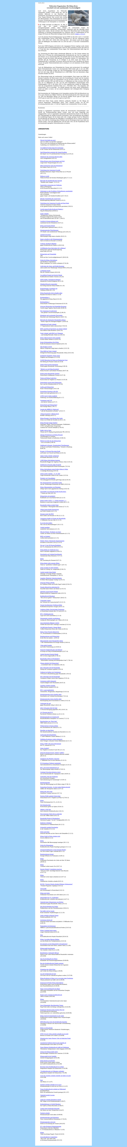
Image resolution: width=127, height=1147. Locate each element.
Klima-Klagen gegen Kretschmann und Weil (52, 161)
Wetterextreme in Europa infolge (49, 726)
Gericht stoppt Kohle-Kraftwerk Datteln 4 (51, 209)
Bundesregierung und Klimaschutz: (50, 636)
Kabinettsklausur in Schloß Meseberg (50, 1104)
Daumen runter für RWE (47, 514)
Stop (41, 935)
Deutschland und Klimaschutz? (48, 405)
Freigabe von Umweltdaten (47, 478)
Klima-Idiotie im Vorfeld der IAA (49, 550)
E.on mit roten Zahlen (46, 523)
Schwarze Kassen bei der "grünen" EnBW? (52, 752)
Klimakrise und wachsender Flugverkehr (51, 315)
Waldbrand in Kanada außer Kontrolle (50, 465)
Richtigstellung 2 (45, 297)
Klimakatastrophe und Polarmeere (49, 1117)
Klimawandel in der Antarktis (48, 1056)
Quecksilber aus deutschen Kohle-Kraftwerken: (53, 491)
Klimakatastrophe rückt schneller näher (51, 694)
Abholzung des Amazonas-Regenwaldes (51, 156)
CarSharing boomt (45, 270)
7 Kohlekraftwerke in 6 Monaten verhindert (52, 1071)
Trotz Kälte (43, 888)
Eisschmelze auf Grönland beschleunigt (51, 554)
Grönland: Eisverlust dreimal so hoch (50, 772)
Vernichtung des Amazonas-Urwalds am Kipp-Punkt (54, 203)
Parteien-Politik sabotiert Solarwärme (50, 796)
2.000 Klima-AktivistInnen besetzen (50, 460)
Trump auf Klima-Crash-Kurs (48, 378)
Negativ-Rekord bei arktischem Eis (49, 587)
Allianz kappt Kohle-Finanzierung (49, 509)
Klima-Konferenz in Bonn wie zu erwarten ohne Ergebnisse (56, 978)
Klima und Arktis (45, 893)
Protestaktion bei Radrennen (48, 926)
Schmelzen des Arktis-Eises (47, 969)
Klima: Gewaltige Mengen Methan (49, 939)
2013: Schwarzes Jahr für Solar (48, 708)
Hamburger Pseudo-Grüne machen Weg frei (52, 1010)
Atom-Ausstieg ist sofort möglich (49, 567)
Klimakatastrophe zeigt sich (47, 1122)
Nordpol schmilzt (45, 1113)
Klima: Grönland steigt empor (48, 930)
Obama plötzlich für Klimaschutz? (49, 663)
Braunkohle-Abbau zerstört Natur (49, 505)
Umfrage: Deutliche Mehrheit (48, 243)
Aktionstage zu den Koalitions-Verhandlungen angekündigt (56, 191)
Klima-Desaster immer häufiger (48, 423)
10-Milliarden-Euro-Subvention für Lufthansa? (53, 248)
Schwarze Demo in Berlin (47, 582)
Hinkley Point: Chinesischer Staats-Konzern (52, 541)
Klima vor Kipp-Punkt (46, 1028)
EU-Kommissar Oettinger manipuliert (50, 763)
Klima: (42, 999)
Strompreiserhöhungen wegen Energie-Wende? (53, 849)
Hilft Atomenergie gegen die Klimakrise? (51, 165)
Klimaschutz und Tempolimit (48, 254)
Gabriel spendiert (45, 527)
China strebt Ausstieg (46, 645)
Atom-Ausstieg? (44, 748)
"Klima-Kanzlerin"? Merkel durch (49, 414)
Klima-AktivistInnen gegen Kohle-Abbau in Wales (54, 469)
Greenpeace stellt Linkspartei (48, 681)
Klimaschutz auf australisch (47, 496)
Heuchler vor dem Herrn (47, 730)
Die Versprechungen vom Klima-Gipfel (51, 482)
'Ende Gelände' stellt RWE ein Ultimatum (51, 333)
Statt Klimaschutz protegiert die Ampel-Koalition (53, 152)
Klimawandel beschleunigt (47, 948)
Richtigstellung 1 (45, 302)
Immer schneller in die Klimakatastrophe (51, 239)
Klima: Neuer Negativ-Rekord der (49, 632)
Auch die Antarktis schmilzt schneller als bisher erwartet (55, 1075)
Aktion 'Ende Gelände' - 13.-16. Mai (50, 473)
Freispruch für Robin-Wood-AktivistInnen (51, 983)
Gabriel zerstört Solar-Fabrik (48, 572)
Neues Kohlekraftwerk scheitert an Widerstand (53, 1089)
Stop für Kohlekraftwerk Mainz (48, 959)
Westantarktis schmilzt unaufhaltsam (50, 618)
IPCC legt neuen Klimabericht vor (49, 767)
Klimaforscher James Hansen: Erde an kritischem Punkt (55, 1038)
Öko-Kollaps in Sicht (46, 346)
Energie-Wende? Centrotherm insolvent (51, 869)
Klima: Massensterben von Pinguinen (50, 487)
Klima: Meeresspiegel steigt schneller (50, 338)
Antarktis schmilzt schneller (47, 685)
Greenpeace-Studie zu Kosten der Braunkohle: (53, 518)
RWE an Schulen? (45, 536)
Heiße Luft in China (45, 430)
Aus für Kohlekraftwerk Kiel (48, 974)
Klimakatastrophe (45, 782)
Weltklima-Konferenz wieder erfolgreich (51, 739)
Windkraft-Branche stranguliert (48, 284)
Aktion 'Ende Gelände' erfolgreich (49, 456)
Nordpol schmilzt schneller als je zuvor (50, 1084)
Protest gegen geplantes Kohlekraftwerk (51, 995)
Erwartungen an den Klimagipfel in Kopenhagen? (53, 944)
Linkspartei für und (45, 703)
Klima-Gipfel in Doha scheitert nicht (50, 836)
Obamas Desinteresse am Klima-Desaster (51, 435)
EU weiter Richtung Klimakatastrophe (50, 1126)
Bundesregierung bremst (47, 854)
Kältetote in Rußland (46, 823)
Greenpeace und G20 (46, 400)
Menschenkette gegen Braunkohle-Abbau (51, 641)
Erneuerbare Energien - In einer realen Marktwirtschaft (55, 787)
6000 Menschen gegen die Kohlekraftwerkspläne (53, 1022)
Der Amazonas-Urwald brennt (48, 311)
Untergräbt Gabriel (45, 600)
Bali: (41, 1080)
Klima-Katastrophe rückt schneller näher (51, 293)
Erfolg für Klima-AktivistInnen (48, 260)
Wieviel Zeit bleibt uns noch (48, 140)
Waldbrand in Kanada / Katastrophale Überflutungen (54, 445)
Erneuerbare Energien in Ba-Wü (49, 391)
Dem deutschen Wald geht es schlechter (51, 814)
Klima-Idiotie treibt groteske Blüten (50, 563)
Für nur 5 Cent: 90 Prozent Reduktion (50, 545)
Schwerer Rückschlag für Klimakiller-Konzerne (53, 306)
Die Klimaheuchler (45, 805)
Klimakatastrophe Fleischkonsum (49, 230)
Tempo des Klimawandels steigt (49, 1052)
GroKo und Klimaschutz (47, 387)
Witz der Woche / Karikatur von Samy (50, 532)
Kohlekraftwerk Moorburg (47, 596)
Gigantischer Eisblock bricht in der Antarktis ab (53, 1043)
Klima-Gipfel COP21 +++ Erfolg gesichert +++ (53, 500)
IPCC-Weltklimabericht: (46, 614)
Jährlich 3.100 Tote (45, 809)
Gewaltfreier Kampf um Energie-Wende (51, 275)
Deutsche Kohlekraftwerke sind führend (51, 650)
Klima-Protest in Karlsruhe (47, 1060)
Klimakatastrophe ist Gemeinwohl (49, 717)
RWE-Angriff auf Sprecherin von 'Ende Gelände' (53, 329)
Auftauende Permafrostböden (48, 735)
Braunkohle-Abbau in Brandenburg (50, 658)
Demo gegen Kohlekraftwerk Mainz (50, 989)
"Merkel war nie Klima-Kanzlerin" (49, 369)
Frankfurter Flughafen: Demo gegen (50, 355)
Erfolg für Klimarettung (46, 845)
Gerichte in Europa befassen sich (49, 221)
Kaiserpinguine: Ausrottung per (48, 288)
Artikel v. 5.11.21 (79, 34)
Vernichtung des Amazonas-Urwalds (50, 170)
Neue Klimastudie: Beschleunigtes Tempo (51, 1005)
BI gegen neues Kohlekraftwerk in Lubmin (52, 1066)
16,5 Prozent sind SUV (46, 712)
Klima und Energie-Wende (47, 225)
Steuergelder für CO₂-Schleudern (49, 897)
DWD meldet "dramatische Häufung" (50, 279)
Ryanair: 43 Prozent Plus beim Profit (50, 451)
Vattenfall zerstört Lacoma (47, 1095)
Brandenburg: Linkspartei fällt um (49, 953)
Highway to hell (44, 176)
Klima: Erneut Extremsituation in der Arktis (52, 1016)
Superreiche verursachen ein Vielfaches (51, 185)
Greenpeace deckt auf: (46, 920)
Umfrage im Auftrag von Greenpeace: (50, 672)
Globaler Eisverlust (45, 234)
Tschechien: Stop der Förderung (49, 776)
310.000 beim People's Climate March (50, 627)
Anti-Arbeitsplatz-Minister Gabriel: (49, 623)
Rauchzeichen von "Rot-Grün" (48, 721)
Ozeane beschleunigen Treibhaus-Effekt (51, 605)
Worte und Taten (44, 832)
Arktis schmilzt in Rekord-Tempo (49, 915)
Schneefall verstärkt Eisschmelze (49, 827)
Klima (42, 558)
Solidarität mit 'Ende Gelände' (48, 324)
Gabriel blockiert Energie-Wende (49, 654)
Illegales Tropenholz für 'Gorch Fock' (50, 198)
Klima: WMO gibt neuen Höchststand (50, 743)
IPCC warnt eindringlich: (47, 690)
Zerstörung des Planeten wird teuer (49, 758)
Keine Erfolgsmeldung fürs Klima (49, 342)
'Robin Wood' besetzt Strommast (49, 364)
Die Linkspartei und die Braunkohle (50, 667)
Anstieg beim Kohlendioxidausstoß (49, 1108)
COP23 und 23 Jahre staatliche (48, 396)
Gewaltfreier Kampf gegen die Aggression (51, 148)
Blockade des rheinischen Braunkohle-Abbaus (53, 320)
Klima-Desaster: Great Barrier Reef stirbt (51, 418)
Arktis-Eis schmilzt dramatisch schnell (50, 1099)
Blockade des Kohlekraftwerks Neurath (51, 180)
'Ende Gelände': (44, 213)
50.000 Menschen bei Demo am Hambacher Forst (53, 360)
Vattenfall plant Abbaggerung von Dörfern (51, 902)
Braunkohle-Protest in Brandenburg (50, 818)
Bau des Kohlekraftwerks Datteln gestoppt (51, 963)
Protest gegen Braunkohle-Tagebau (49, 373)
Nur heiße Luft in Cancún (47, 911)
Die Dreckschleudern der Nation (49, 906)
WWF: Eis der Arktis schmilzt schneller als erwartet (54, 1034)
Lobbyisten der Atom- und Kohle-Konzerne (52, 266)
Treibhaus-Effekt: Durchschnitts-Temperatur (52, 609)
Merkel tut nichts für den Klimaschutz (50, 441)
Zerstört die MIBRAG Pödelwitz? (49, 409)
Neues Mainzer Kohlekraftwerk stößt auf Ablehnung (54, 1047)
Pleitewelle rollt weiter (46, 791)
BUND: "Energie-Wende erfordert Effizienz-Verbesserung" (56, 884)
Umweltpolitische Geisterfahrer (48, 1137)
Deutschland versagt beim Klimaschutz (51, 382)
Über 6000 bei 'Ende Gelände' (48, 351)
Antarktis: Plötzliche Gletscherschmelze (51, 578)
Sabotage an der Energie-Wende (49, 591)
